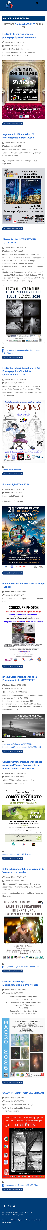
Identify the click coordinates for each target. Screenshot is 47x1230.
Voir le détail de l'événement (13, 124)
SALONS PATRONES (25, 24)
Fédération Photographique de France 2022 (18, 1212)
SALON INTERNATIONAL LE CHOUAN (23, 1092)
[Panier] (37, 3)
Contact (5, 1220)
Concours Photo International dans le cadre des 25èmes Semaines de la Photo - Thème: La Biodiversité (22, 765)
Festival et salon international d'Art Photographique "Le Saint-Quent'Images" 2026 (21, 371)
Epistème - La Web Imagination (14, 1215)
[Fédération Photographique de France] (9, 7)
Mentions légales (16, 1220)
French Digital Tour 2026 (16, 484)
